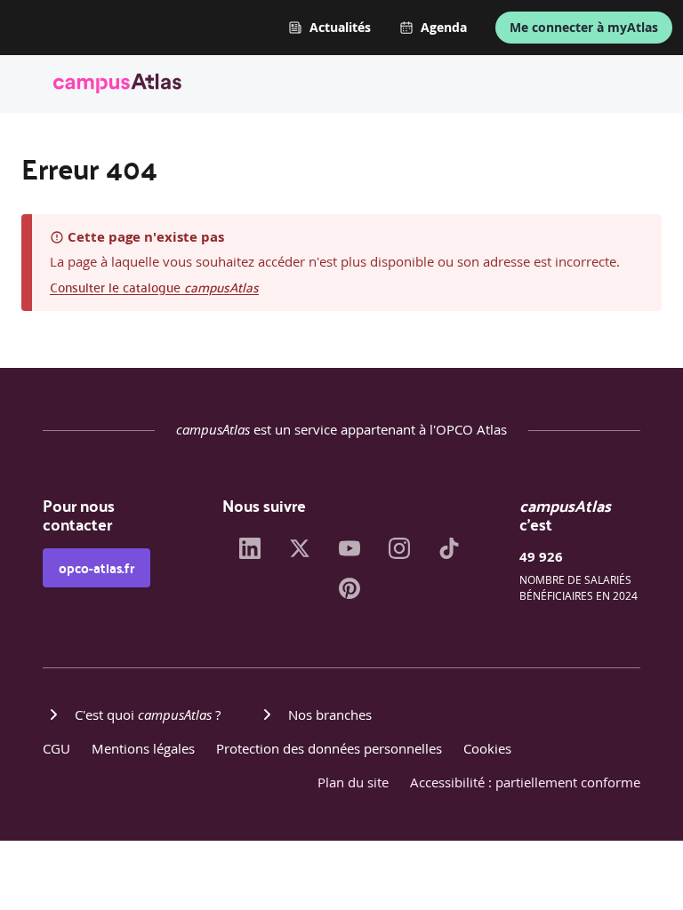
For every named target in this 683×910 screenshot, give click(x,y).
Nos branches (330, 714)
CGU (56, 748)
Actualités (340, 28)
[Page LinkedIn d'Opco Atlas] (250, 554)
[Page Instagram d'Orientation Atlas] (399, 554)
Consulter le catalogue (154, 287)
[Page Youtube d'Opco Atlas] (349, 554)
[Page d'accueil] (117, 86)
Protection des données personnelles (329, 748)
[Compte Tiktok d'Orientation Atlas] (449, 554)
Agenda (444, 28)
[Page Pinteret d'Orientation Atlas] (349, 594)
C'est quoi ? (148, 714)
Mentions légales (143, 748)
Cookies (487, 748)
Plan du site (353, 782)
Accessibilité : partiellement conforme (525, 782)
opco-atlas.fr (96, 567)
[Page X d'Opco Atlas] (299, 554)
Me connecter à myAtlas (584, 27)
